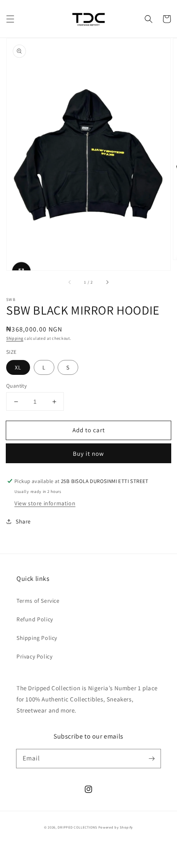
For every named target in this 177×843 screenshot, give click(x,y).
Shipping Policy (36, 638)
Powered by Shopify (115, 827)
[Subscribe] (151, 758)
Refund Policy (34, 619)
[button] (10, 19)
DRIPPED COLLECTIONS (77, 827)
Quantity (16, 385)
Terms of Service (38, 600)
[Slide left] (70, 282)
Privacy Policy (34, 656)
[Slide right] (107, 282)
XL (18, 367)
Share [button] (23, 521)
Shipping (14, 338)
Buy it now (88, 453)
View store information (44, 503)
